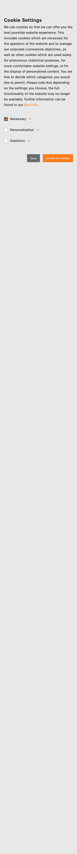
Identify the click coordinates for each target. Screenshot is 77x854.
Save (33, 158)
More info (31, 105)
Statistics (17, 141)
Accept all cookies (58, 158)
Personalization (22, 130)
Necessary (18, 119)
